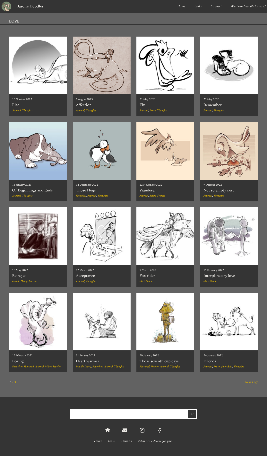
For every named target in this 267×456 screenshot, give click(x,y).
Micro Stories (157, 196)
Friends (209, 361)
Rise (15, 105)
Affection (83, 105)
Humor (155, 366)
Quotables (226, 366)
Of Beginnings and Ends (32, 190)
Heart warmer (87, 361)
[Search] (192, 414)
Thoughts (27, 110)
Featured (29, 366)
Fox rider (147, 276)
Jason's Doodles (30, 6)
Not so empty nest (218, 190)
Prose (153, 110)
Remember (212, 105)
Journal (16, 110)
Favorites (81, 196)
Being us (19, 276)
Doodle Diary (19, 281)
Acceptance (85, 276)
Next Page (251, 382)
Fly (142, 105)
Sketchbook (146, 281)
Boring (18, 361)
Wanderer (148, 190)
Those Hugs (86, 190)
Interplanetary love (219, 276)
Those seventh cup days (159, 361)
